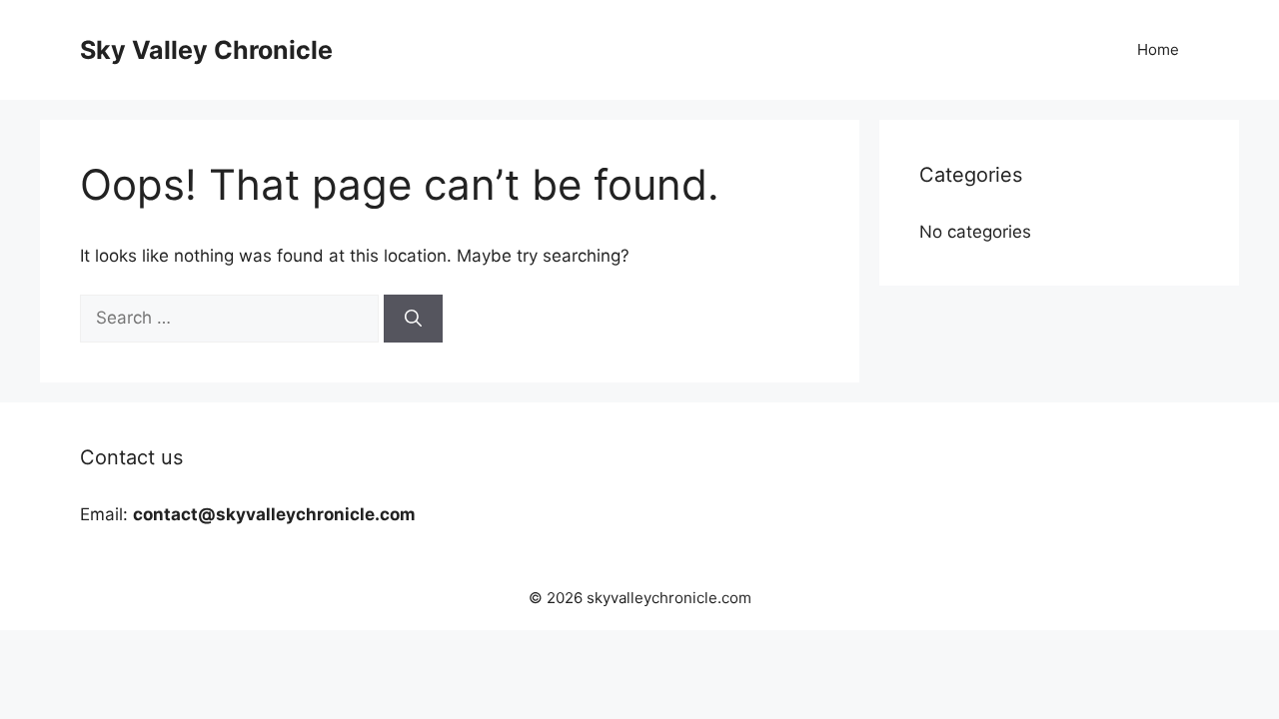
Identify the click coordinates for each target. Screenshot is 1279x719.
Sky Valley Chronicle (206, 50)
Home (1158, 49)
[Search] (413, 319)
